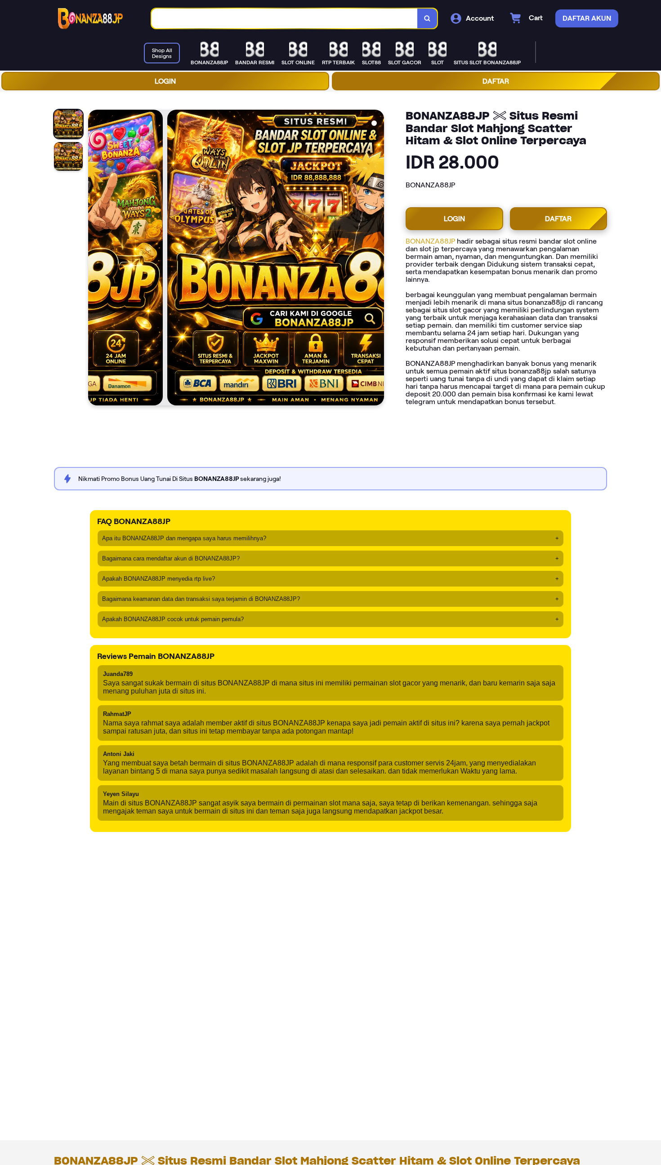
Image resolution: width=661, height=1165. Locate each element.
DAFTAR (495, 81)
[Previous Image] (95, 258)
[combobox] (285, 19)
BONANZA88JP (430, 241)
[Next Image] (377, 258)
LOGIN (165, 81)
